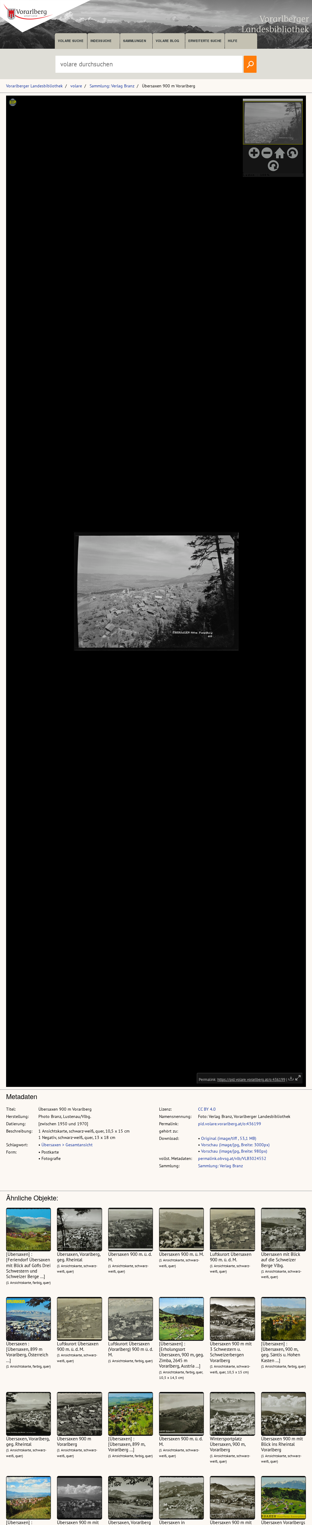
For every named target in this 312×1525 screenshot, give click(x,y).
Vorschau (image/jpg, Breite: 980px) (234, 1151)
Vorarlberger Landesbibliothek (34, 86)
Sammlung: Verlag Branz (112, 86)
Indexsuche (101, 41)
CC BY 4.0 (207, 1109)
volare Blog (167, 41)
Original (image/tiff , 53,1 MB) (228, 1138)
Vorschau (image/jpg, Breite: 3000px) (235, 1144)
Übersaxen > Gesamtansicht (67, 1144)
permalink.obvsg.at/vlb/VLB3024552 (232, 1158)
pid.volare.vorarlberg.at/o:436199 (229, 1123)
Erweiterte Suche (205, 41)
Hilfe (232, 41)
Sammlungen (134, 41)
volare (76, 86)
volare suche (70, 41)
